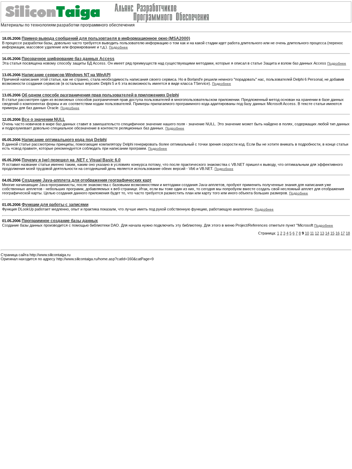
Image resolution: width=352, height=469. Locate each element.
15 (332, 233)
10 (307, 233)
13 (322, 233)
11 (312, 233)
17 (343, 233)
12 (317, 233)
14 (327, 233)
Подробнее (118, 47)
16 (338, 233)
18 (348, 233)
